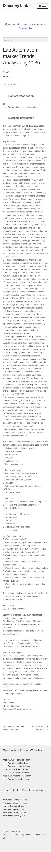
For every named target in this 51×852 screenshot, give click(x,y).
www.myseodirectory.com (14, 816)
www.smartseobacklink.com (15, 800)
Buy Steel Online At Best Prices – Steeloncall (13, 728)
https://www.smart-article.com (15, 769)
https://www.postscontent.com (16, 779)
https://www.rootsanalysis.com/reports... (20, 107)
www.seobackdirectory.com (15, 803)
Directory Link (15, 5)
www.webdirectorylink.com (14, 813)
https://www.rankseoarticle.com (16, 773)
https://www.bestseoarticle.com (16, 760)
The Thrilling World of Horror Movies (38, 728)
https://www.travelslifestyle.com (16, 763)
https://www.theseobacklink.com (17, 776)
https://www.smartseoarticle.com (17, 766)
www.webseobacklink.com (14, 806)
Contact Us (25, 28)
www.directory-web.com (13, 809)
